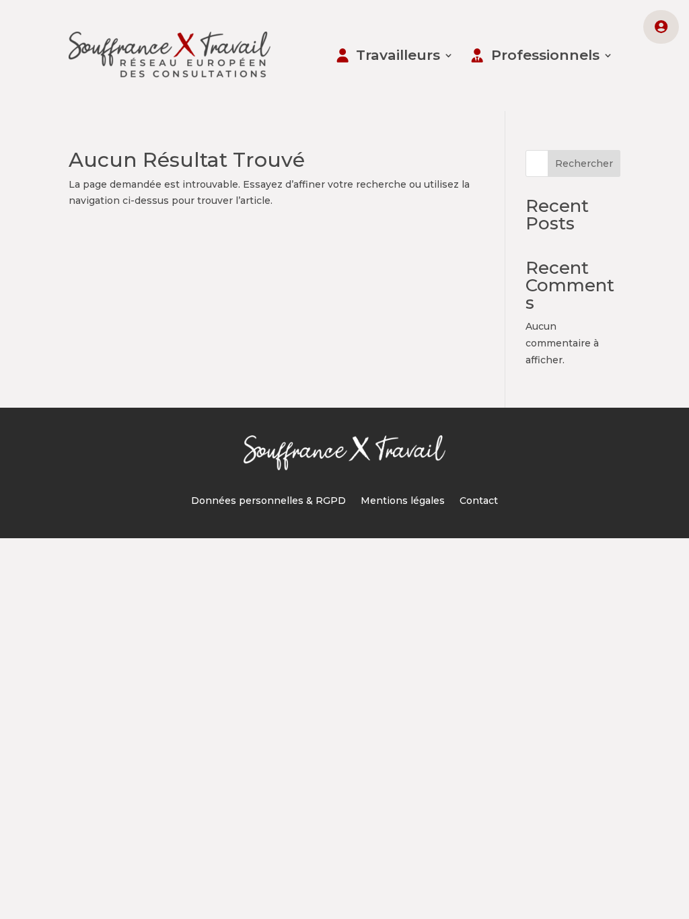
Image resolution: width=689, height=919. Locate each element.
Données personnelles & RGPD (268, 501)
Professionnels (545, 54)
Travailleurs (398, 54)
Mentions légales (403, 501)
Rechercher (584, 163)
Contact (479, 501)
